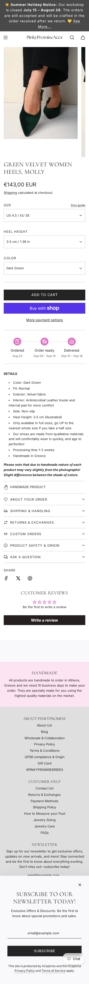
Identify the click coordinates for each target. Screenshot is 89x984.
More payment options (44, 320)
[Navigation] (5, 37)
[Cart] (82, 37)
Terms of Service (54, 970)
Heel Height (16, 232)
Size (7, 205)
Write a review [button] (44, 620)
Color (10, 258)
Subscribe (44, 951)
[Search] (72, 37)
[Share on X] (18, 579)
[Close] (79, 884)
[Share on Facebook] (6, 579)
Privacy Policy (25, 970)
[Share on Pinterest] (29, 579)
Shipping (10, 193)
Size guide (78, 205)
